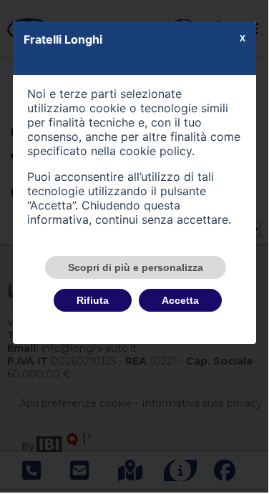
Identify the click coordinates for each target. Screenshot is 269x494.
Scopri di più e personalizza (135, 267)
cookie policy (155, 151)
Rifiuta (93, 300)
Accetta (180, 300)
